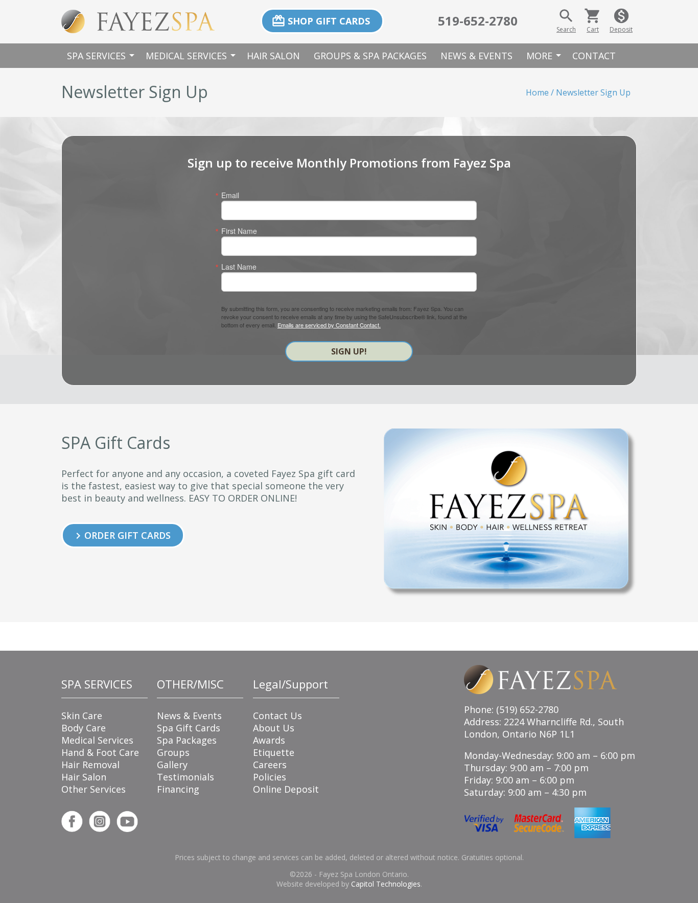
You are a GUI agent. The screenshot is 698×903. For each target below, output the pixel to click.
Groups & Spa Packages (370, 56)
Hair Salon (273, 56)
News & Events (476, 56)
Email (230, 195)
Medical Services (192, 55)
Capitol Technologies (386, 884)
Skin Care (81, 715)
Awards (269, 740)
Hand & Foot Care (100, 752)
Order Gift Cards (121, 535)
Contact (594, 56)
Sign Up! (349, 351)
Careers (270, 764)
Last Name (239, 266)
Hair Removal (90, 764)
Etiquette (273, 752)
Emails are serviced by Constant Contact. (329, 325)
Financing (178, 789)
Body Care (83, 728)
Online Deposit (286, 789)
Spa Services (102, 55)
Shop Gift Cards (320, 21)
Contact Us (277, 715)
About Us (273, 728)
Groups (173, 752)
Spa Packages (187, 740)
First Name (239, 230)
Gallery (172, 764)
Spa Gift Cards (188, 728)
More (545, 55)
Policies (269, 777)
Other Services (93, 789)
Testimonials (185, 777)
